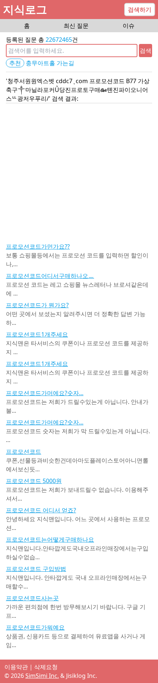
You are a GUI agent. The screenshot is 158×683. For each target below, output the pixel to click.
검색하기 (139, 9)
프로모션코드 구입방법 (36, 569)
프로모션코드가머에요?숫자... (44, 393)
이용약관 (16, 667)
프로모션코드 (23, 452)
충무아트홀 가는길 (50, 63)
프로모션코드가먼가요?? (38, 246)
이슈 (128, 26)
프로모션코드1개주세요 (37, 334)
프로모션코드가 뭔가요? (37, 305)
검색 (145, 51)
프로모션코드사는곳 (32, 598)
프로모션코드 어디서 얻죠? (41, 510)
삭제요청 (46, 667)
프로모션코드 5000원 (34, 481)
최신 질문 (76, 26)
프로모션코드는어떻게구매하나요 (50, 539)
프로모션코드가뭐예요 (35, 627)
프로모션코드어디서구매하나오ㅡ (50, 276)
